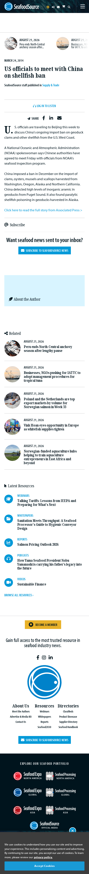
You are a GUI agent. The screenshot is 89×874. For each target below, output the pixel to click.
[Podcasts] (10, 558)
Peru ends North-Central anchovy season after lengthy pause (48, 348)
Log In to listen (46, 106)
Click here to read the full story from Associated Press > (43, 210)
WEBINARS (23, 495)
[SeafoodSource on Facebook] (38, 657)
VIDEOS (21, 579)
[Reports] (10, 542)
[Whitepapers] (10, 519)
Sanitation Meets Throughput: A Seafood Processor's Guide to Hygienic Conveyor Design (46, 524)
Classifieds (68, 711)
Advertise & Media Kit (21, 716)
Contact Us (21, 722)
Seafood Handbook (68, 727)
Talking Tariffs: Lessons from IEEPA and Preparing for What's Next (46, 502)
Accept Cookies (44, 866)
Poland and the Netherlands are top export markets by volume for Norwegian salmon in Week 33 (49, 403)
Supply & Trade (50, 85)
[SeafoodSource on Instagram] (44, 657)
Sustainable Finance (31, 584)
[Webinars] (10, 499)
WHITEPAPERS (25, 515)
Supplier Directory (68, 722)
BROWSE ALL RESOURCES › (18, 595)
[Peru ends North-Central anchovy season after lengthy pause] (10, 43)
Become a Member (46, 624)
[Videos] (10, 582)
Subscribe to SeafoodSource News (46, 250)
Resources (44, 706)
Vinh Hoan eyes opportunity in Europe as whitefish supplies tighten (51, 427)
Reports (44, 722)
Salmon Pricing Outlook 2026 (37, 544)
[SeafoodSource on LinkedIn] (51, 657)
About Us (20, 706)
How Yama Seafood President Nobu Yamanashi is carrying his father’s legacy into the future (49, 564)
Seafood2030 (44, 727)
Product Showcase (68, 716)
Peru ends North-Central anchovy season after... (32, 45)
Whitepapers (44, 716)
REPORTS (22, 539)
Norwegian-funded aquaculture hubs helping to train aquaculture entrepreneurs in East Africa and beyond (50, 457)
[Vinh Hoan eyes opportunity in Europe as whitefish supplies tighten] (12, 427)
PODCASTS (23, 555)
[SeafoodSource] (21, 6)
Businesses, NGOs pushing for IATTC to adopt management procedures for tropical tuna (52, 376)
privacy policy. (43, 857)
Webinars (44, 711)
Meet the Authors (21, 711)
